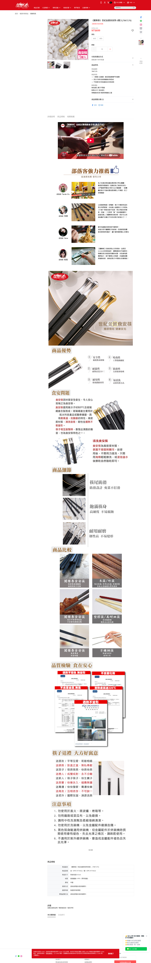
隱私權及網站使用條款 (62, 962)
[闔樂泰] (22, 5)
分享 (95, 105)
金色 (94, 38)
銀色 (100, 38)
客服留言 (87, 959)
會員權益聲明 (88, 962)
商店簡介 (58, 959)
